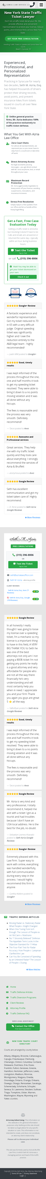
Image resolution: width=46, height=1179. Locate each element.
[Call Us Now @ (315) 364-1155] (32, 5)
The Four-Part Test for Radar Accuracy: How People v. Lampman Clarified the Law (25, 950)
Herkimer (18, 1071)
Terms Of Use (17, 1173)
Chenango (9, 1062)
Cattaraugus (35, 1056)
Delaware (8, 1065)
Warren (31, 1092)
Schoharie (21, 1086)
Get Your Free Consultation (23, 38)
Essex (31, 1065)
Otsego (16, 1083)
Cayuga (7, 1059)
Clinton (18, 1062)
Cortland (37, 1062)
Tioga (7, 1092)
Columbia (27, 1062)
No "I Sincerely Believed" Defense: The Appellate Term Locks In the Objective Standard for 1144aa (24, 941)
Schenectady (10, 1086)
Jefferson (28, 1071)
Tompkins (15, 1092)
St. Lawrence (18, 1089)
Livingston (9, 1074)
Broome (24, 1056)
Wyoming (28, 1095)
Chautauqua (18, 1059)
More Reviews (33, 517)
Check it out (23, 277)
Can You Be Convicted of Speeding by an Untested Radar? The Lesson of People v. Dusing (25, 959)
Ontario (18, 1080)
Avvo (26, 428)
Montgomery (10, 1077)
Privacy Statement (30, 1173)
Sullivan (37, 1089)
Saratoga (36, 1083)
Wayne (20, 1095)
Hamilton (8, 1071)
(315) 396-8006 (28, 258)
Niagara (21, 1077)
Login (22, 1176)
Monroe (28, 1074)
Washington (10, 1095)
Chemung (29, 1059)
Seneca (7, 1089)
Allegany (16, 1056)
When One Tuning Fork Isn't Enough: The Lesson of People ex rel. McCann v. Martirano (24, 932)
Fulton (16, 1068)
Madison (19, 1074)
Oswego (8, 1083)
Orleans (35, 1080)
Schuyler (31, 1086)
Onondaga (9, 1080)
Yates (6, 1098)
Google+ (32, 354)
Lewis (36, 1071)
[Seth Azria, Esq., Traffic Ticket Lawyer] (16, 5)
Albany (7, 1056)
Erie (26, 1065)
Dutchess (18, 1065)
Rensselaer (26, 1083)
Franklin (8, 1068)
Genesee (24, 1068)
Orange (27, 1080)
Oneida (29, 1077)
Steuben (29, 1089)
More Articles (34, 970)
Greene (32, 1068)
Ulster (24, 1092)
